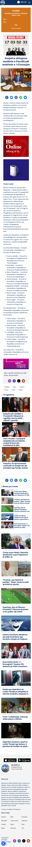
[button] (3, 843)
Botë (11, 817)
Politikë (3, 824)
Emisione (24, 817)
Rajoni (14, 387)
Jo (5, 22)
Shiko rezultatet (16, 28)
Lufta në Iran (14, 821)
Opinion (3, 817)
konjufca (22, 387)
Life (23, 828)
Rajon (3, 828)
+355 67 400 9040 (16, 769)
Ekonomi (13, 828)
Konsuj (6, 390)
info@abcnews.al (16, 767)
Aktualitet (7, 387)
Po (6, 19)
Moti (23, 824)
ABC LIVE (24, 2)
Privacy (4, 809)
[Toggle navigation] (29, 2)
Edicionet (24, 821)
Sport (12, 824)
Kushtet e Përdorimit (13, 809)
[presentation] (27, 486)
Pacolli (13, 390)
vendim (20, 390)
